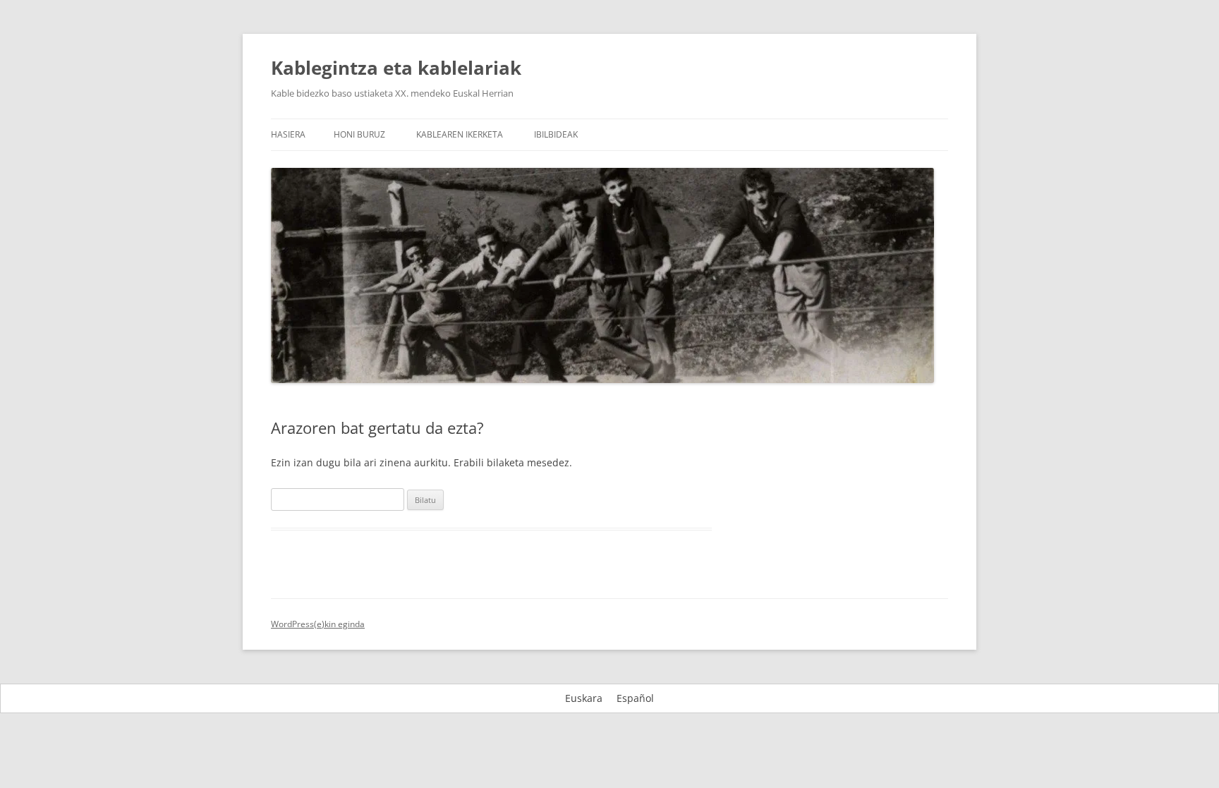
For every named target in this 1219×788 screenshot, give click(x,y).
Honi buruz (359, 134)
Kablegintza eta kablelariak (396, 67)
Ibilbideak (556, 134)
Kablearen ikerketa (459, 134)
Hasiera (288, 134)
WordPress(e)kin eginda (318, 624)
